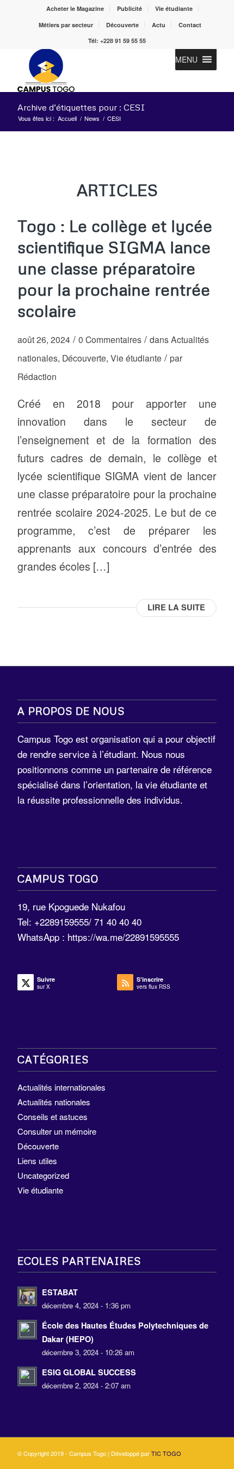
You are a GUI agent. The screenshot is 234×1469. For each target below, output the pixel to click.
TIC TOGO (166, 1453)
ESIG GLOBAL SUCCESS (89, 1372)
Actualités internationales (61, 1087)
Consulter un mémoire (56, 1131)
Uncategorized (43, 1175)
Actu (158, 25)
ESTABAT (60, 1292)
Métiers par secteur (66, 25)
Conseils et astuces (52, 1116)
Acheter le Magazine (75, 8)
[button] (186, 59)
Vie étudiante (174, 8)
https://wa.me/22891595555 (123, 937)
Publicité (129, 8)
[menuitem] (75, 8)
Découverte (122, 25)
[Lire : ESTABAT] (27, 1296)
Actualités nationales (53, 1101)
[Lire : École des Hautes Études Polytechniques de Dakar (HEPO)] (27, 1329)
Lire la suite (176, 607)
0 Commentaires (109, 339)
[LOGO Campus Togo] (96, 70)
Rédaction (37, 376)
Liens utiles (37, 1160)
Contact (189, 25)
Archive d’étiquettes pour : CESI (81, 107)
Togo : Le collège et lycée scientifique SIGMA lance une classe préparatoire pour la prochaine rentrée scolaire (114, 268)
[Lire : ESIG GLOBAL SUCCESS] (27, 1376)
